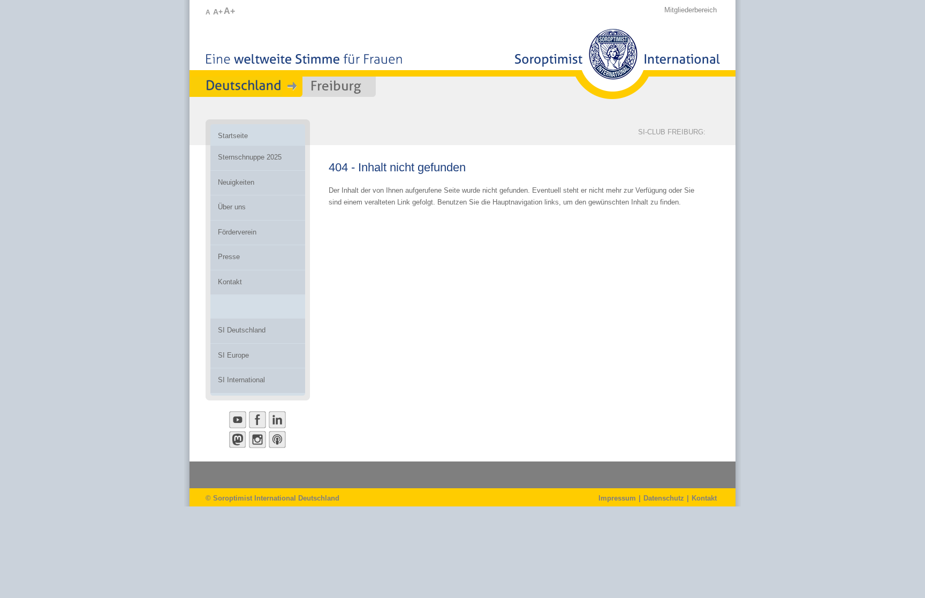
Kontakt (704, 498)
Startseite (233, 136)
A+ (218, 11)
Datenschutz (663, 498)
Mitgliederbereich (690, 10)
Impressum (617, 498)
